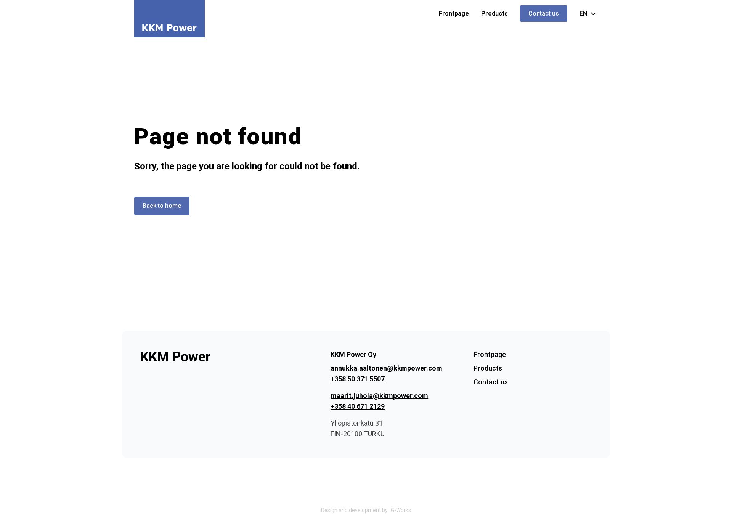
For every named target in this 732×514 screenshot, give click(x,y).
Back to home (162, 205)
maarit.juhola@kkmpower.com (379, 396)
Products (494, 13)
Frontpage (454, 13)
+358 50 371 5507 (358, 379)
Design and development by (366, 510)
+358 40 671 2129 (358, 406)
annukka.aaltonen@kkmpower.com (386, 368)
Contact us (543, 13)
